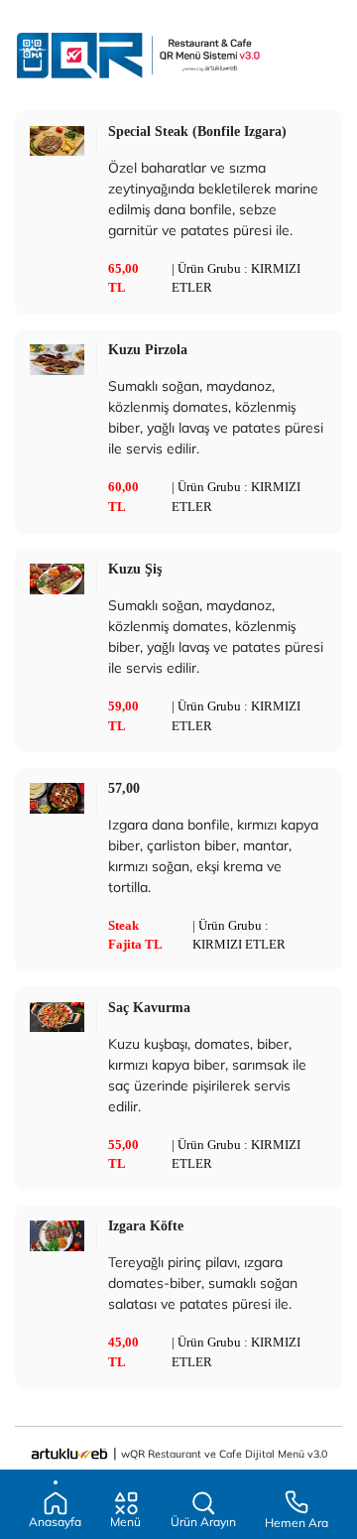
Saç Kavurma (149, 1007)
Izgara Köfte (145, 1225)
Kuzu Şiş (135, 569)
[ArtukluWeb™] (69, 1453)
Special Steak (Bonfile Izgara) (197, 131)
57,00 (124, 788)
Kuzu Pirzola (147, 349)
